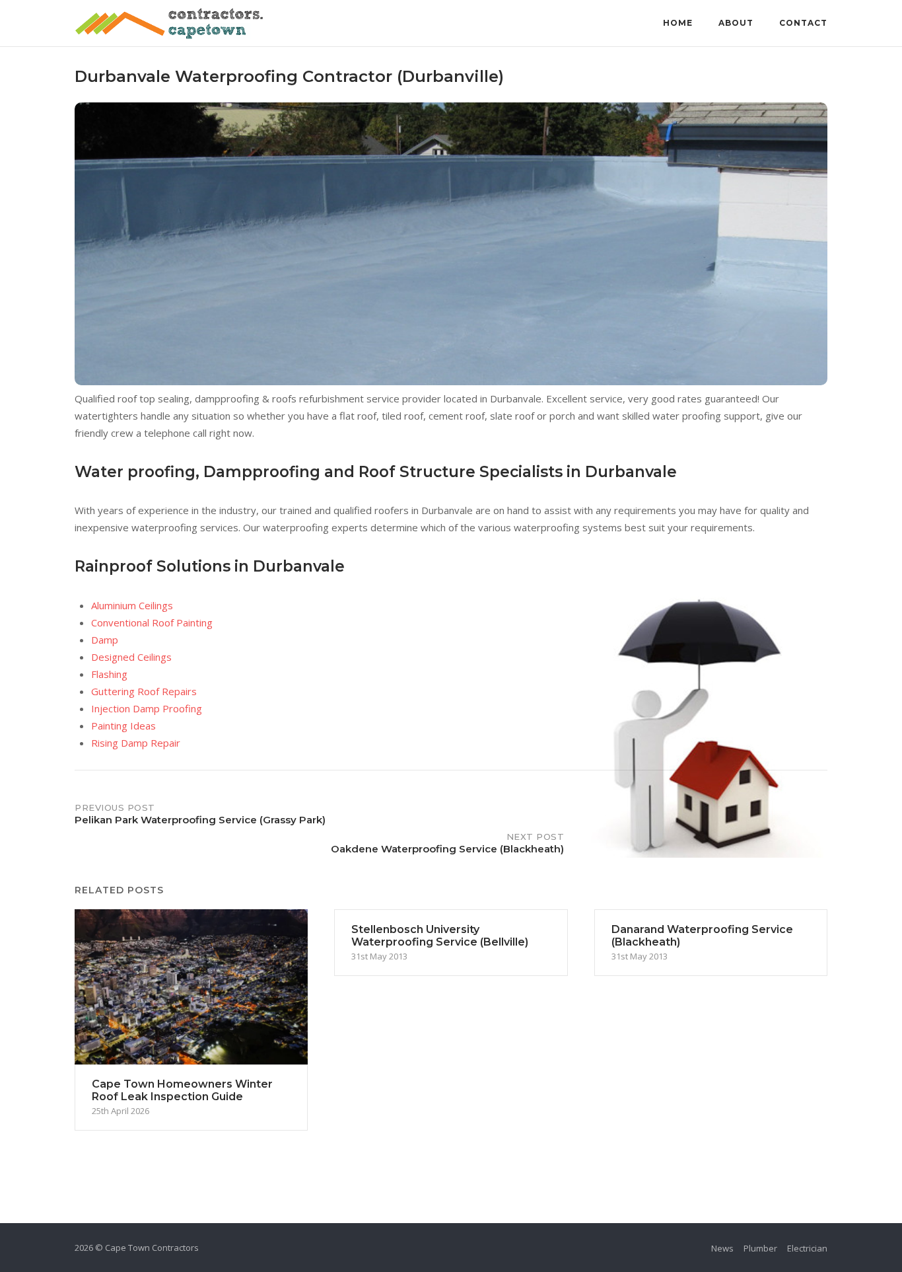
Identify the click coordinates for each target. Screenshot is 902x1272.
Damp (104, 639)
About (735, 23)
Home (678, 23)
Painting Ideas (123, 725)
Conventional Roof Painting (152, 622)
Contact (803, 23)
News (722, 1248)
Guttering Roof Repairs (144, 691)
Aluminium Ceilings (132, 605)
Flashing (109, 674)
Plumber (760, 1248)
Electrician (807, 1248)
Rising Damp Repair (135, 742)
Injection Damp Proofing (146, 708)
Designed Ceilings (131, 656)
